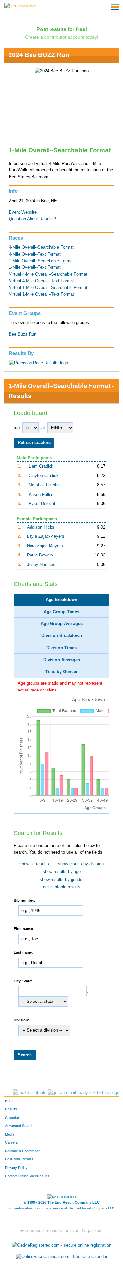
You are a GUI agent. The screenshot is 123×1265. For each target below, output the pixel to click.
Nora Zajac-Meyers (45, 546)
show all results (34, 864)
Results (11, 1109)
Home (9, 1101)
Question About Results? (32, 219)
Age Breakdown (61, 599)
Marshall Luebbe (44, 485)
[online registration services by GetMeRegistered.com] (61, 1243)
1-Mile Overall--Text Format (35, 267)
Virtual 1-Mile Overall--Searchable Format (48, 287)
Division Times (61, 648)
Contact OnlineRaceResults (27, 1176)
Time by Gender (61, 672)
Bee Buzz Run (22, 334)
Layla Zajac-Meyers (45, 536)
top (17, 427)
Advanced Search (19, 1126)
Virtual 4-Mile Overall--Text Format (41, 281)
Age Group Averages (62, 623)
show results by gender (62, 879)
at (43, 427)
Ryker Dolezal (42, 503)
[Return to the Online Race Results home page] (20, 6)
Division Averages (61, 660)
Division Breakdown (61, 635)
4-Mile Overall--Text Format (35, 254)
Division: (21, 1020)
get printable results (61, 887)
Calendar (12, 1117)
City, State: (23, 981)
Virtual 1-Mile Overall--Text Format (41, 294)
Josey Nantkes (41, 564)
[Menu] (115, 6)
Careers (11, 1142)
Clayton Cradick (44, 475)
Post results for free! (61, 29)
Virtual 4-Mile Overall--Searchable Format (48, 274)
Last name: (23, 952)
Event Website (23, 212)
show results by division (81, 864)
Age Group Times (61, 612)
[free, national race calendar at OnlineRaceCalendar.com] (61, 1257)
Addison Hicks (40, 527)
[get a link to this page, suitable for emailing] (83, 1092)
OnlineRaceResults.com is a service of (61, 1208)
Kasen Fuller (40, 494)
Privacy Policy (16, 1168)
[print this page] (29, 1092)
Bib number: (24, 900)
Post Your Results (19, 1159)
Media (9, 1134)
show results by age (62, 871)
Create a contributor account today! (61, 37)
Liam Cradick (41, 466)
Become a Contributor (22, 1151)
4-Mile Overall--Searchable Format (41, 247)
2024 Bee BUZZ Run (39, 54)
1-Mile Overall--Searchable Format (41, 261)
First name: (23, 928)
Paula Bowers (40, 555)
